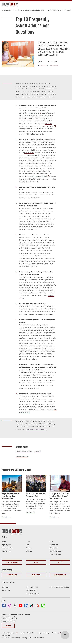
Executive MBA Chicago (32, 587)
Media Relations (54, 548)
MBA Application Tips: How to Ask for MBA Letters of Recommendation (59, 496)
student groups (29, 152)
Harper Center (5, 587)
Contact (8, 626)
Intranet (22, 633)
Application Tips (6, 517)
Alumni (28, 541)
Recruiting (28, 548)
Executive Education (7, 548)
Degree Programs (6, 545)
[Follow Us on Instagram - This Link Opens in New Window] (9, 605)
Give (59, 562)
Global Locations (8, 582)
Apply (36, 562)
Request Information (12, 562)
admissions (35, 176)
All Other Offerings (60, 575)
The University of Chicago (8, 633)
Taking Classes (36, 575)
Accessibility (55, 633)
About (51, 541)
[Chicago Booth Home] (10, 4)
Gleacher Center (6, 590)
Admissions (37, 451)
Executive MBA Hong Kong (32, 593)
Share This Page (54, 65)
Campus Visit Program (26, 118)
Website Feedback (6, 635)
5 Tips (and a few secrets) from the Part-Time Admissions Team (11, 496)
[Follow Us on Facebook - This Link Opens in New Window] (4, 605)
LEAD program (43, 155)
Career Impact (30, 512)
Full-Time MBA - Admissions (24, 451)
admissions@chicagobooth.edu (36, 429)
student (44, 176)
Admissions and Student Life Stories (34, 10)
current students (34, 113)
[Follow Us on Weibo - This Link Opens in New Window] (37, 605)
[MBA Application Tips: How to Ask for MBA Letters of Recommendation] (60, 483)
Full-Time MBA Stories (53, 10)
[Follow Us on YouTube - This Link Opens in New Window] (20, 605)
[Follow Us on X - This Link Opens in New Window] (15, 605)
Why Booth (4, 541)
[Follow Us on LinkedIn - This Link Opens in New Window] (26, 605)
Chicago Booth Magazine (56, 551)
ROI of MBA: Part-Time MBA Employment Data (36, 494)
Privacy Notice (30, 633)
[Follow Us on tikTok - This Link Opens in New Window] (32, 605)
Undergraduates (12, 575)
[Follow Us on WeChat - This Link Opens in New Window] (43, 605)
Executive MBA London (31, 590)
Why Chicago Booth (7, 10)
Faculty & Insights (6, 551)
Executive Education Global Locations (59, 587)
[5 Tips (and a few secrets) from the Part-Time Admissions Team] (12, 483)
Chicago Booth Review (55, 554)
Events (27, 545)
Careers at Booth (54, 545)
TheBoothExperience (46, 126)
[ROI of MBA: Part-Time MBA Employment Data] (36, 483)
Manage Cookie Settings (43, 633)
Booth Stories (18, 10)
